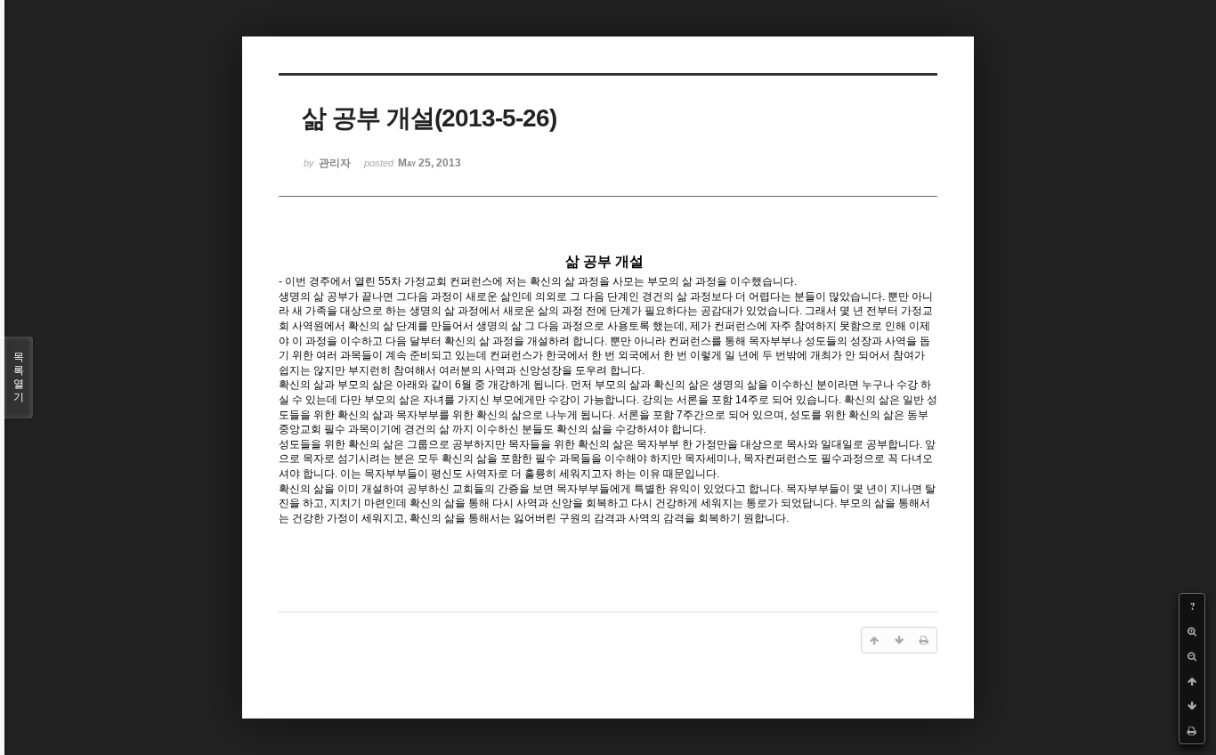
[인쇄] (1192, 730)
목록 (18, 377)
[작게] (1192, 656)
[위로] (1192, 681)
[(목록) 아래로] (1192, 706)
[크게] (1192, 631)
